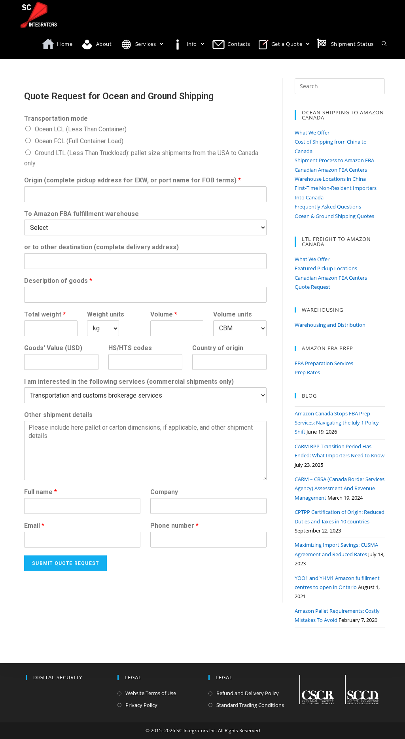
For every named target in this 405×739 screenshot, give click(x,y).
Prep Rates (307, 372)
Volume (163, 314)
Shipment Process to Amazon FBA (334, 160)
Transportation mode (56, 118)
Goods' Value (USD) (53, 348)
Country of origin (217, 348)
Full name (40, 492)
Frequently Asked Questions (328, 206)
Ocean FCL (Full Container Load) (79, 141)
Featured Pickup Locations (326, 268)
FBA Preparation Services (324, 363)
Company (164, 492)
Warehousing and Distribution (330, 324)
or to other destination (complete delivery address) (101, 247)
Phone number (174, 525)
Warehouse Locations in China (330, 178)
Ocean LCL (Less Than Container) (81, 129)
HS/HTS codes (130, 348)
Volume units (232, 314)
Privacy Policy (141, 705)
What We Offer (312, 132)
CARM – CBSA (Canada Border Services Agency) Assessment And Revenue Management (339, 488)
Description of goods (58, 280)
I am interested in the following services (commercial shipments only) (129, 381)
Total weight (45, 314)
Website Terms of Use (150, 693)
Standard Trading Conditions (250, 705)
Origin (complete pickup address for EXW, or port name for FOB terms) (132, 180)
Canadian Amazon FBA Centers (331, 169)
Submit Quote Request (65, 563)
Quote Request (312, 286)
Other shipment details (58, 415)
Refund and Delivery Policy (247, 693)
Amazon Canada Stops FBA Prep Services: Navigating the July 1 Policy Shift (337, 423)
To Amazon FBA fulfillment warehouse (81, 214)
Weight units (105, 314)
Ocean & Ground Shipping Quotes (334, 216)
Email (34, 525)
